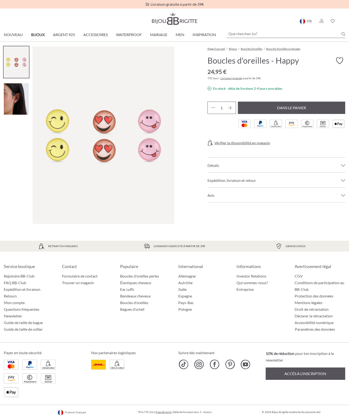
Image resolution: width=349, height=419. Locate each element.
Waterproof (129, 34)
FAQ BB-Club (15, 282)
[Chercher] (343, 34)
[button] (321, 21)
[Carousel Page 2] (16, 98)
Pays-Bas (185, 302)
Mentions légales (308, 302)
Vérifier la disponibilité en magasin (242, 143)
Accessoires (95, 34)
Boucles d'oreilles (134, 302)
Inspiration (204, 34)
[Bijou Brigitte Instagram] (199, 364)
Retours (10, 296)
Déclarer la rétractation (314, 316)
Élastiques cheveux (135, 282)
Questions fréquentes (21, 309)
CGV (299, 276)
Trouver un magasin (78, 282)
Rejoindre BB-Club (19, 276)
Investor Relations (251, 276)
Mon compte (14, 302)
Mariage (158, 34)
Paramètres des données (315, 329)
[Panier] (343, 21)
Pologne (185, 309)
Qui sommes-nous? (252, 282)
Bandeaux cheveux (135, 296)
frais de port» (164, 412)
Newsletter (13, 316)
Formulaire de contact (80, 276)
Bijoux (38, 34)
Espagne (185, 296)
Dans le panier (291, 107)
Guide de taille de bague (23, 322)
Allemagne (187, 276)
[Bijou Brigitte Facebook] (214, 364)
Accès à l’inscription (305, 373)
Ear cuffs (127, 289)
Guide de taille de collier (23, 329)
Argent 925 (64, 34)
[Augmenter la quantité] (230, 108)
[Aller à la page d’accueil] (174, 18)
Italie (182, 289)
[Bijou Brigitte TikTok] (183, 364)
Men (180, 34)
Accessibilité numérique (314, 322)
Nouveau (13, 34)
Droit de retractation (312, 309)
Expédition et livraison (22, 289)
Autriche (185, 282)
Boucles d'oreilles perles (139, 276)
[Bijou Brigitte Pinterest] (230, 364)
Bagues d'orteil (132, 309)
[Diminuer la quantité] (213, 108)
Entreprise (245, 289)
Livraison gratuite (231, 78)
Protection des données (314, 296)
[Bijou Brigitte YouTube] (245, 364)
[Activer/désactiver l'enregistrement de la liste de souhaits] (339, 60)
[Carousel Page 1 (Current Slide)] (16, 62)
